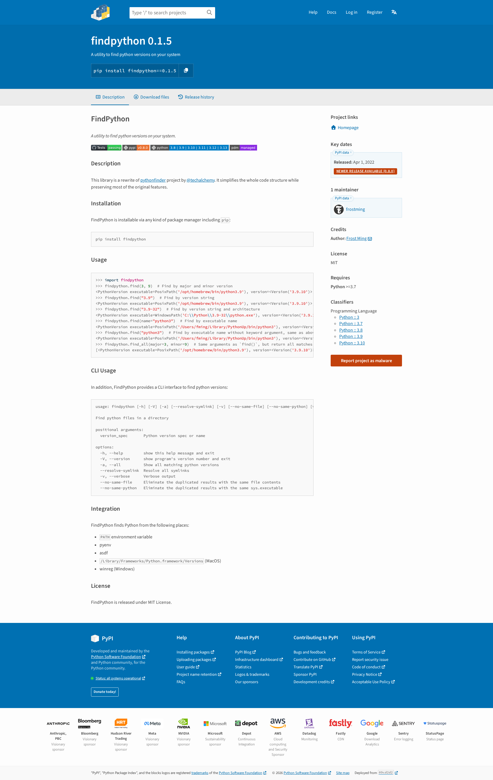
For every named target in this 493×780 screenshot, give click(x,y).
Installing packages (193, 652)
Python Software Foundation (116, 657)
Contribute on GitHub (312, 660)
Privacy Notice (364, 674)
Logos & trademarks (252, 674)
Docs (331, 12)
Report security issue (370, 660)
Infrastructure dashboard (256, 660)
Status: (118, 678)
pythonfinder (153, 180)
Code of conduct (366, 667)
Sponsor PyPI (305, 674)
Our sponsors (246, 682)
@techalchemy (201, 180)
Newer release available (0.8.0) (365, 171)
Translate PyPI (306, 667)
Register (375, 12)
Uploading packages (194, 660)
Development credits (312, 682)
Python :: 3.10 (352, 343)
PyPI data (342, 152)
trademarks (199, 772)
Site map (342, 772)
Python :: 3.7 (351, 323)
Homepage (348, 128)
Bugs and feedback (310, 652)
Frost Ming (356, 238)
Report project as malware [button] (366, 361)
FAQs (181, 682)
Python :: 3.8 (351, 330)
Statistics (243, 667)
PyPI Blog (243, 652)
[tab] (110, 97)
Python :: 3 (349, 317)
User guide (186, 667)
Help (313, 12)
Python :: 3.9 (351, 336)
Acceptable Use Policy (371, 682)
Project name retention (197, 674)
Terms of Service (366, 652)
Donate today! (105, 691)
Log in (351, 12)
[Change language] (394, 12)
